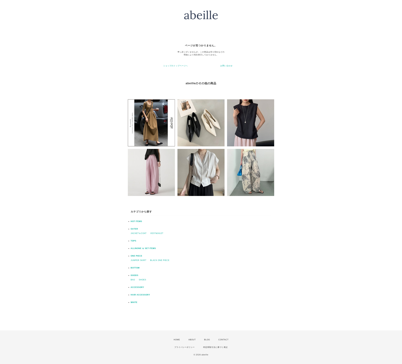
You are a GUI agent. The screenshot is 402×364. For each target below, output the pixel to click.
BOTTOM (135, 268)
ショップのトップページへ (175, 66)
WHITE (134, 302)
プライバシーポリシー (184, 347)
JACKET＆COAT (139, 233)
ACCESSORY (137, 287)
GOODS (134, 275)
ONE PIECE (136, 256)
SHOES (142, 280)
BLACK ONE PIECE (159, 260)
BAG (133, 280)
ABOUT (192, 340)
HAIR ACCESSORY (140, 295)
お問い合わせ (226, 66)
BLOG (207, 340)
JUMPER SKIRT (138, 260)
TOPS (133, 241)
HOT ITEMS (136, 221)
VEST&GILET (156, 233)
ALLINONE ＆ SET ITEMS (143, 248)
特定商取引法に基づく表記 (215, 347)
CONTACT (223, 340)
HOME (177, 340)
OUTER (134, 229)
